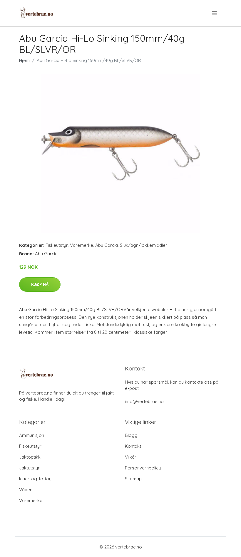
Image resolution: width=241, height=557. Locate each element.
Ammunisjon (31, 435)
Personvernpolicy (143, 468)
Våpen (25, 489)
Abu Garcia (106, 245)
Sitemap (133, 478)
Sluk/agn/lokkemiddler (143, 245)
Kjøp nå (39, 284)
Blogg (131, 435)
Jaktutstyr (29, 468)
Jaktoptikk (30, 457)
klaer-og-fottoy (35, 478)
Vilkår (130, 457)
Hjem (24, 60)
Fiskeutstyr (57, 245)
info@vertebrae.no (144, 401)
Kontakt (133, 446)
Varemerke (81, 245)
